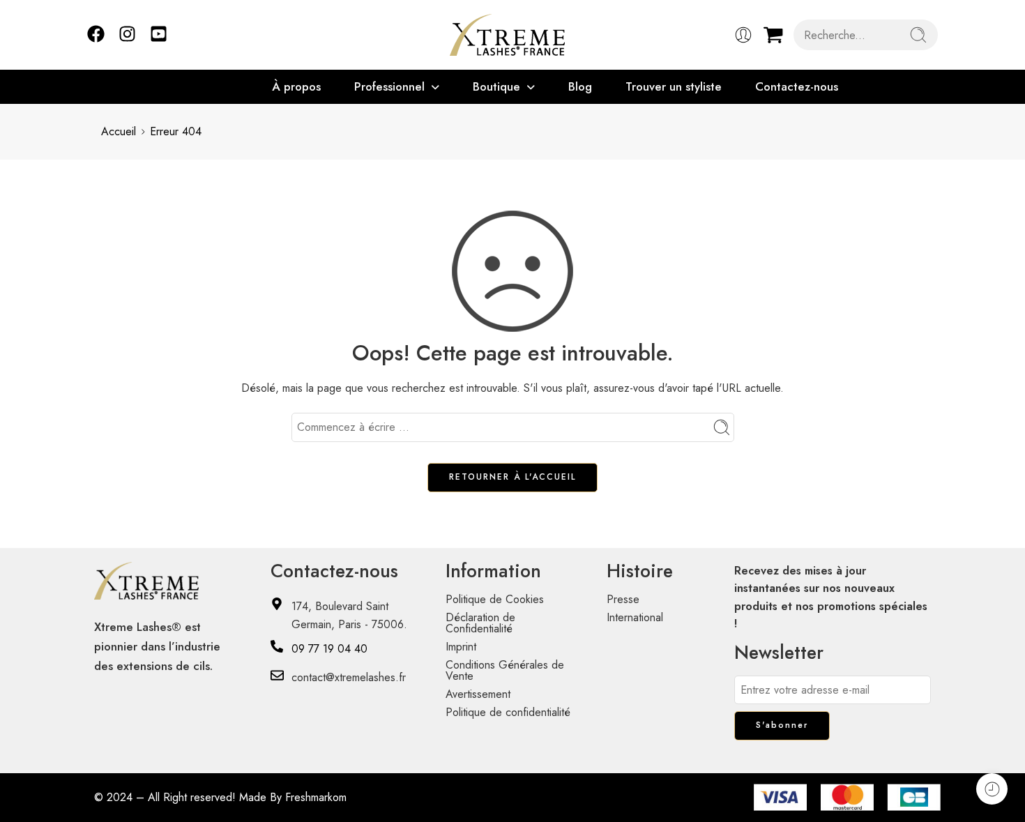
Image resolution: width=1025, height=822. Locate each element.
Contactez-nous (796, 86)
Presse (623, 599)
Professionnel (389, 86)
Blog (580, 86)
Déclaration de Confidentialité (480, 623)
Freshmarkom (316, 797)
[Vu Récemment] (992, 789)
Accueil (118, 131)
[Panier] (773, 35)
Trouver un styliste (673, 86)
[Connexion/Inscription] (743, 35)
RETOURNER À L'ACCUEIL (512, 477)
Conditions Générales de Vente (505, 670)
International (635, 617)
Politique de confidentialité (508, 712)
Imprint (461, 647)
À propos (296, 86)
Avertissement (478, 694)
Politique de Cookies (495, 599)
